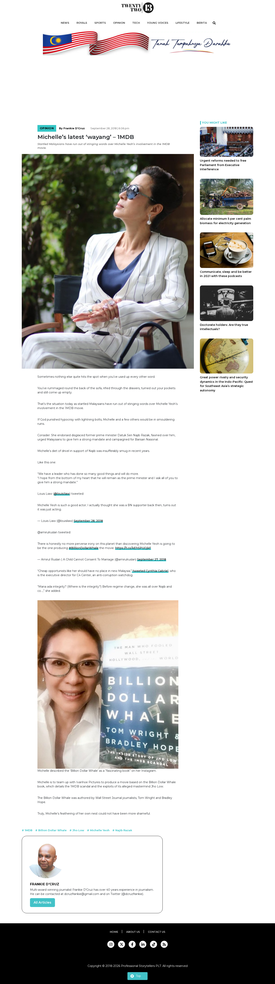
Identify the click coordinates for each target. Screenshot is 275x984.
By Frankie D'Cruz (72, 128)
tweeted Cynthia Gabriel (150, 571)
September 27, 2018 (151, 559)
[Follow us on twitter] (121, 944)
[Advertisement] (137, 91)
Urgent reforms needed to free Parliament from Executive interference (223, 165)
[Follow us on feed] (164, 944)
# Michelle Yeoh (98, 830)
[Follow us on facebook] (132, 944)
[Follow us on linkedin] (142, 944)
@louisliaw (62, 494)
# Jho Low (77, 830)
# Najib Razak (122, 830)
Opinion (47, 128)
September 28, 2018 (88, 521)
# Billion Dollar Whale (51, 830)
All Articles (42, 902)
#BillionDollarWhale (83, 548)
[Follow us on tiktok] (153, 944)
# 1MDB (27, 830)
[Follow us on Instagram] (110, 944)
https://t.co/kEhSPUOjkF (133, 548)
